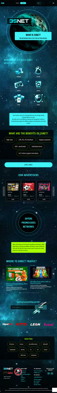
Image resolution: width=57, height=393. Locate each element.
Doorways (21, 344)
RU (38, 7)
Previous (4, 191)
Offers (28, 218)
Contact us (23, 381)
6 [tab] (31, 202)
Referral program (37, 379)
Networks (28, 226)
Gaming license (33, 355)
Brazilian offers (37, 384)
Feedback (23, 377)
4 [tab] (28, 202)
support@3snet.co (38, 377)
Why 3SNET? (36, 383)
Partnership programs (25, 374)
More (13, 199)
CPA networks (11, 344)
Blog (22, 376)
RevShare (45, 349)
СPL (30, 349)
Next (53, 191)
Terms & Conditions (38, 371)
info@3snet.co (37, 372)
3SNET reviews (23, 355)
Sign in (17, 3)
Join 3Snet (28, 165)
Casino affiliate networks (33, 344)
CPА (37, 349)
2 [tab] (25, 202)
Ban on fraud (37, 381)
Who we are (23, 371)
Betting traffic (45, 344)
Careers (22, 379)
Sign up (23, 3)
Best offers (23, 349)
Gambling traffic (12, 349)
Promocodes (29, 222)
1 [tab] (23, 202)
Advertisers (23, 372)
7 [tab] (33, 202)
